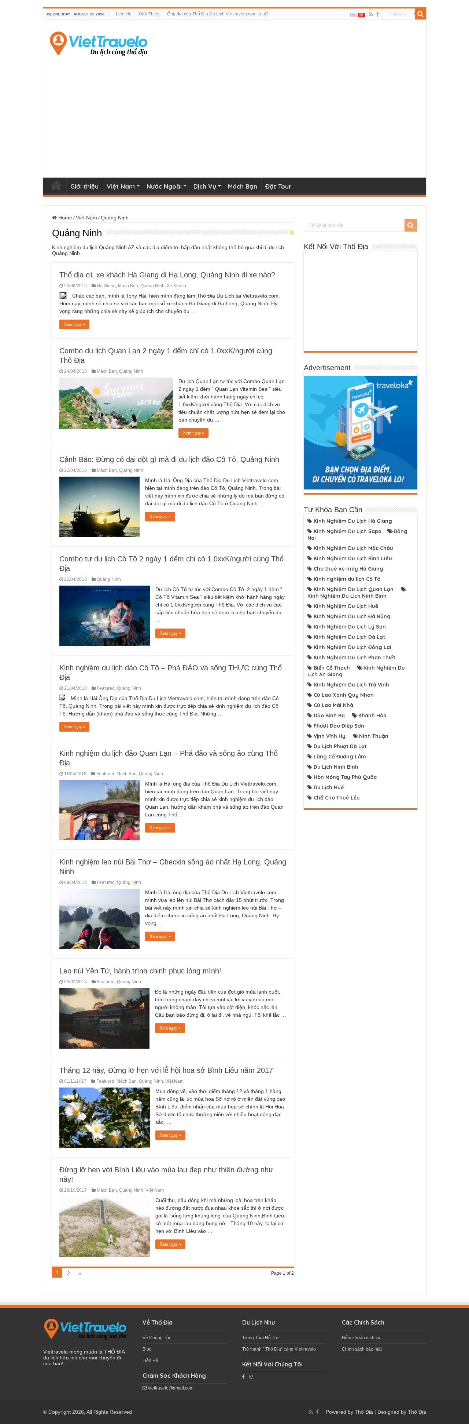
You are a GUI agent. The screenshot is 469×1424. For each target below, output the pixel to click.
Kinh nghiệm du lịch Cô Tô (347, 579)
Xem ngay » (74, 324)
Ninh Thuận (373, 736)
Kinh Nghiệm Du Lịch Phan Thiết (354, 657)
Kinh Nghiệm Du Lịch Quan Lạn (354, 589)
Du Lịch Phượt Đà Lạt (340, 746)
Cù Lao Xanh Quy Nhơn (344, 695)
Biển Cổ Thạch (332, 667)
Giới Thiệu (149, 14)
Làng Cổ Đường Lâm (340, 756)
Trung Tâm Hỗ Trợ (260, 1337)
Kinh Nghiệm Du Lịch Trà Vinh (351, 684)
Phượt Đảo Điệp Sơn (339, 725)
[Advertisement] (235, 115)
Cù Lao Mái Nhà (333, 705)
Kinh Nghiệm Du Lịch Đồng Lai (352, 647)
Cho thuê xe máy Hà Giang (348, 568)
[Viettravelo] (98, 42)
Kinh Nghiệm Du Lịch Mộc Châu (353, 548)
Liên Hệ (124, 14)
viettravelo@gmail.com (170, 1388)
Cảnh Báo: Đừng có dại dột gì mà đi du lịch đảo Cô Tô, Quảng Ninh (169, 459)
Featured (106, 688)
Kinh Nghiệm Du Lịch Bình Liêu (353, 558)
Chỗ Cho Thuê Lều (337, 797)
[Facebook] (377, 14)
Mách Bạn (242, 186)
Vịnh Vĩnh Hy (330, 736)
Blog (147, 1349)
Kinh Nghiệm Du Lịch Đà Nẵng (352, 616)
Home (56, 185)
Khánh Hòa (372, 715)
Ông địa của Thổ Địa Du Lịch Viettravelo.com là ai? (218, 14)
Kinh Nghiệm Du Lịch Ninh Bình (347, 596)
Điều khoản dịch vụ (361, 1337)
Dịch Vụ (204, 186)
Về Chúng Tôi (156, 1337)
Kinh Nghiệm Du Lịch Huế (346, 606)
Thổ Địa (364, 1412)
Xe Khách (176, 285)
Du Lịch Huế (329, 787)
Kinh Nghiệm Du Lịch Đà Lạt (349, 637)
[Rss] (371, 14)
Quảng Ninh (152, 285)
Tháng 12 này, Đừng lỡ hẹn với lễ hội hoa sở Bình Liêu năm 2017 (166, 1070)
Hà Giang (106, 285)
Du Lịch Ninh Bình (336, 767)
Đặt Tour (278, 186)
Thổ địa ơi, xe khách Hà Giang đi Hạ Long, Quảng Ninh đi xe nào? (167, 275)
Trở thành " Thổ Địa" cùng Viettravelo (279, 1349)
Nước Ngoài (164, 186)
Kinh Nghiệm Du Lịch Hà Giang (353, 521)
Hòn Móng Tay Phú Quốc (345, 777)
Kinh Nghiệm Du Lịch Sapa (347, 531)
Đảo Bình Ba (329, 715)
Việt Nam (121, 186)
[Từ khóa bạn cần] (420, 13)
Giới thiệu (84, 186)
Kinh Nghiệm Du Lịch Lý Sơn (350, 626)
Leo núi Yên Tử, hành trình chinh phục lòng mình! (140, 971)
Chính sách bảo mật (362, 1349)
